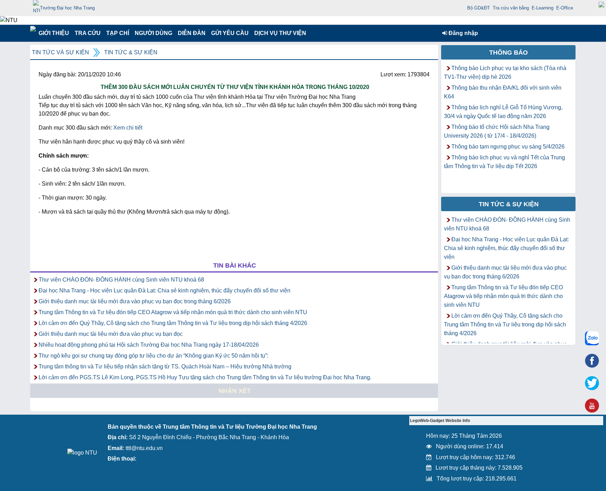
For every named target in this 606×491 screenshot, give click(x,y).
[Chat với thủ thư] (592, 338)
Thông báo (508, 52)
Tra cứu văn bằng (511, 8)
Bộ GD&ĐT (478, 8)
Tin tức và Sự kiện (60, 52)
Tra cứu (87, 33)
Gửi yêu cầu (230, 33)
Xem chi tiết (127, 128)
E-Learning (542, 8)
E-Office (564, 8)
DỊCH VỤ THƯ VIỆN (278, 33)
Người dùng (153, 33)
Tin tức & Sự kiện (130, 52)
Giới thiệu (53, 33)
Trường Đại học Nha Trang (67, 8)
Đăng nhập (462, 33)
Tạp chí (117, 33)
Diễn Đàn (192, 33)
